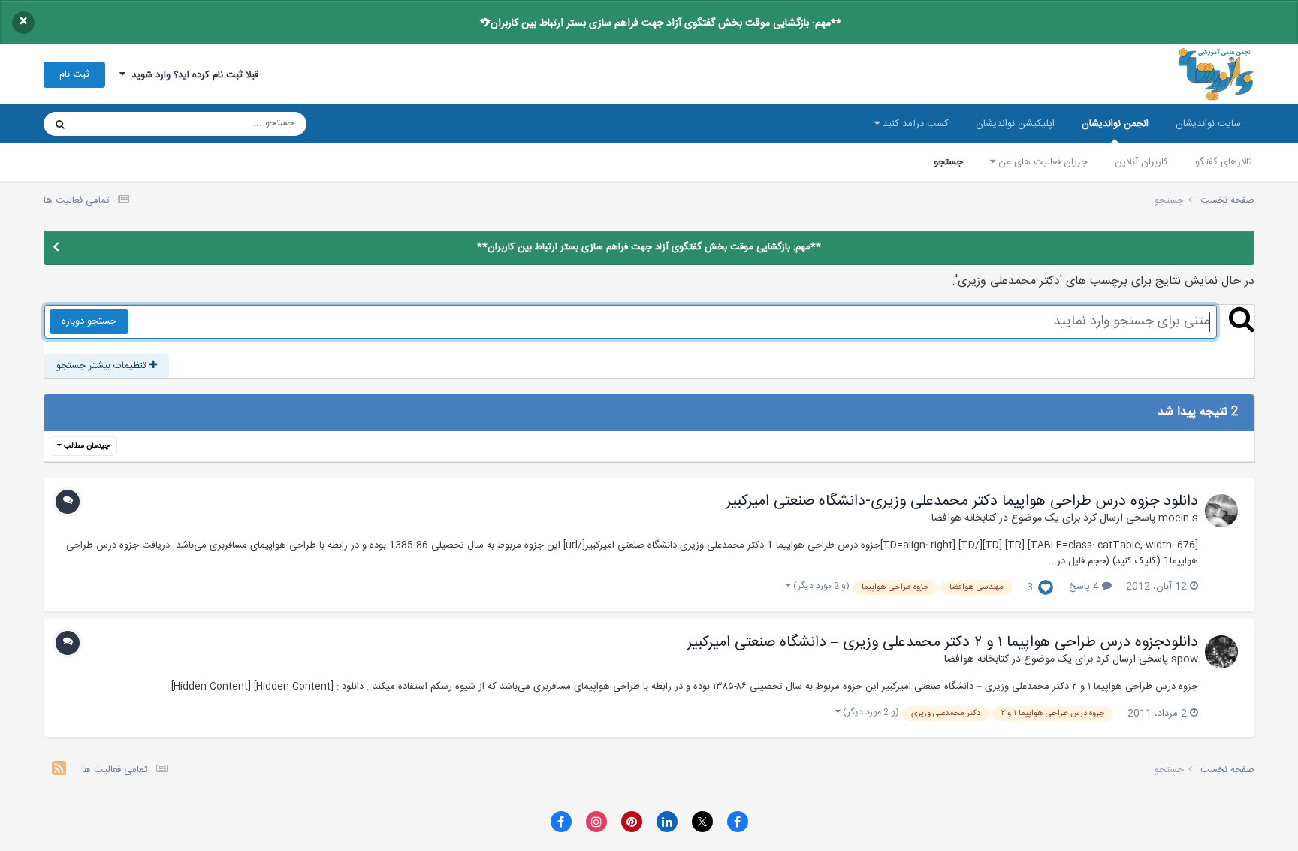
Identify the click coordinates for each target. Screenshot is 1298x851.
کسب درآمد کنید (914, 124)
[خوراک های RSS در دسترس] (59, 770)
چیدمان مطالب (86, 446)
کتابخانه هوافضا (963, 518)
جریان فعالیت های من (1041, 162)
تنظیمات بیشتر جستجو (102, 366)
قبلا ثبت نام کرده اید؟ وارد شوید (191, 75)
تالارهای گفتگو (1223, 162)
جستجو (948, 162)
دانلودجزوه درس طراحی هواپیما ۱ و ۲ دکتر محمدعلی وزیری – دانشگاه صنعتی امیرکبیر (942, 643)
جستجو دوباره (89, 321)
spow (1184, 659)
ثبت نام (74, 74)
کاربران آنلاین (1141, 162)
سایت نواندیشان (1208, 124)
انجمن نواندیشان (1115, 124)
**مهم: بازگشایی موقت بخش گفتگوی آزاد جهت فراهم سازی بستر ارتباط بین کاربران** (660, 23)
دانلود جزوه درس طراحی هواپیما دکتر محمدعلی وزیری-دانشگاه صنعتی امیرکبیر (962, 502)
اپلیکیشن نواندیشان (1015, 124)
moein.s (1178, 518)
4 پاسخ (1085, 586)
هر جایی (112, 123)
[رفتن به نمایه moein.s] (1221, 510)
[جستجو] (60, 124)
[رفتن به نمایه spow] (1221, 651)
